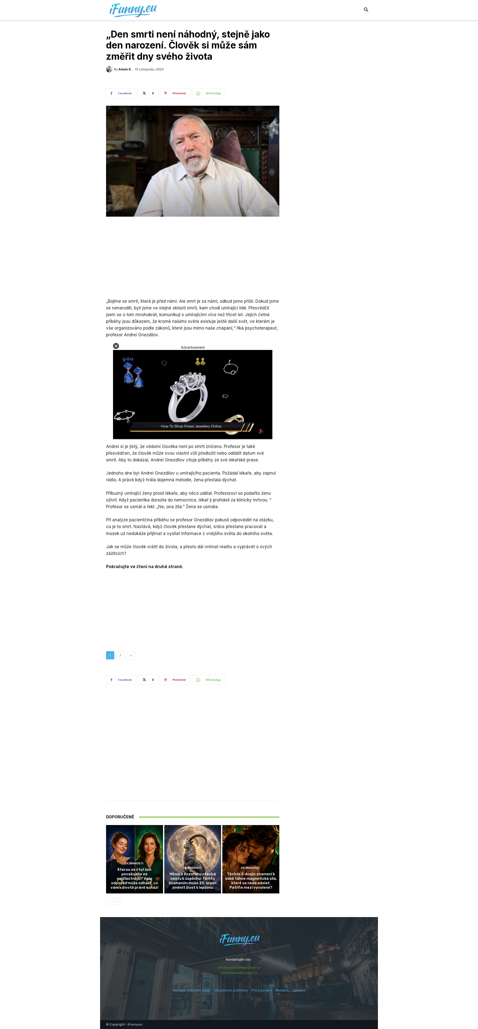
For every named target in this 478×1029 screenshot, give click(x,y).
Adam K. (125, 69)
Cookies (299, 990)
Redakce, (284, 990)
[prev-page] (109, 901)
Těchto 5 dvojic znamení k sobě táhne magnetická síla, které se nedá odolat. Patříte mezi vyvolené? (251, 881)
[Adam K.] (110, 69)
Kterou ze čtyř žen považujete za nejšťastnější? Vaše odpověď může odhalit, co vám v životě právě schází (134, 878)
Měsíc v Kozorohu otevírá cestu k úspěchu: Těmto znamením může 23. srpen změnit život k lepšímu (193, 881)
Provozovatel (262, 990)
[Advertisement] (192, 258)
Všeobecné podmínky (231, 990)
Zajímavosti (133, 863)
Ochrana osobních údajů (191, 990)
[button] (366, 10)
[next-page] (117, 901)
